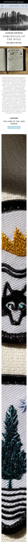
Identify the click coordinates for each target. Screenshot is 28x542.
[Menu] (2, 6)
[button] (23, 6)
